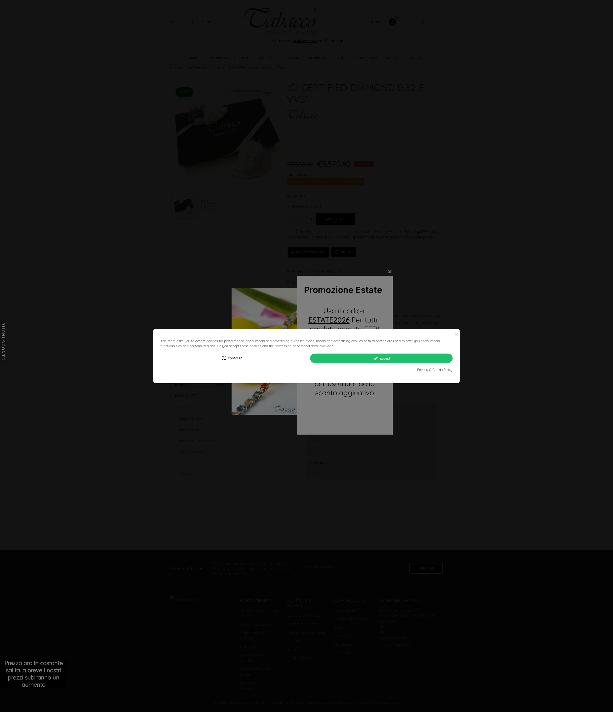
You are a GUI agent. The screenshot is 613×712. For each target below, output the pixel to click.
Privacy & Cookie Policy (435, 369)
